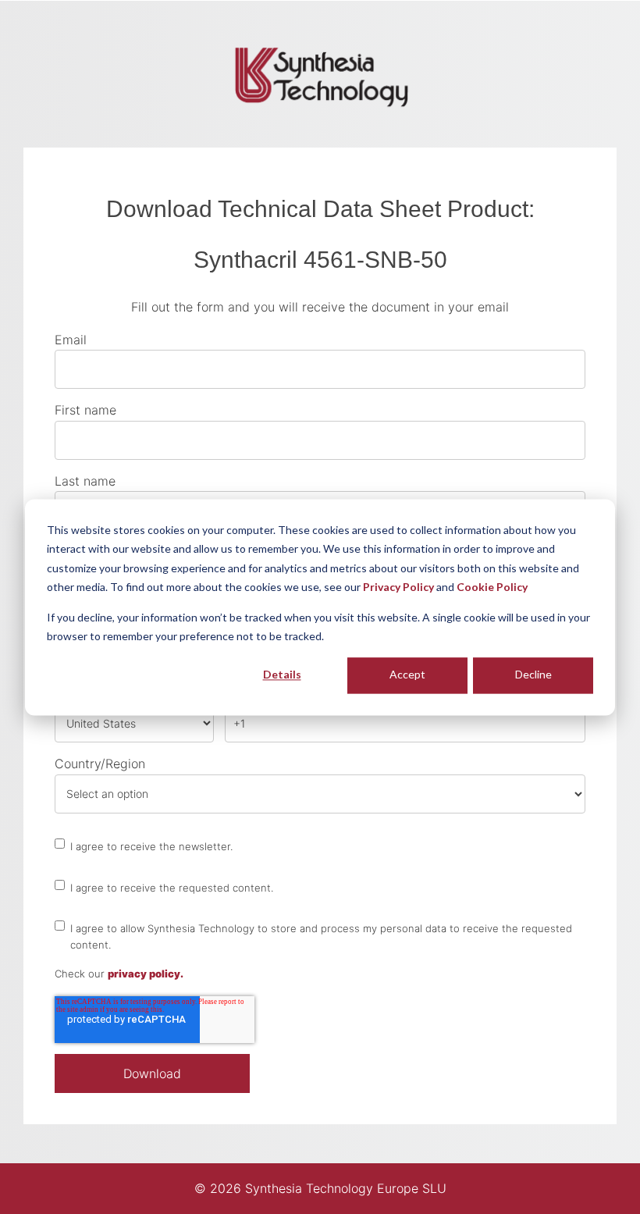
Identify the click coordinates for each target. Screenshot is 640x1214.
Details (282, 675)
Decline (533, 675)
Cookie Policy (492, 586)
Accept (407, 675)
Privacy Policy (398, 586)
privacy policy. (145, 973)
